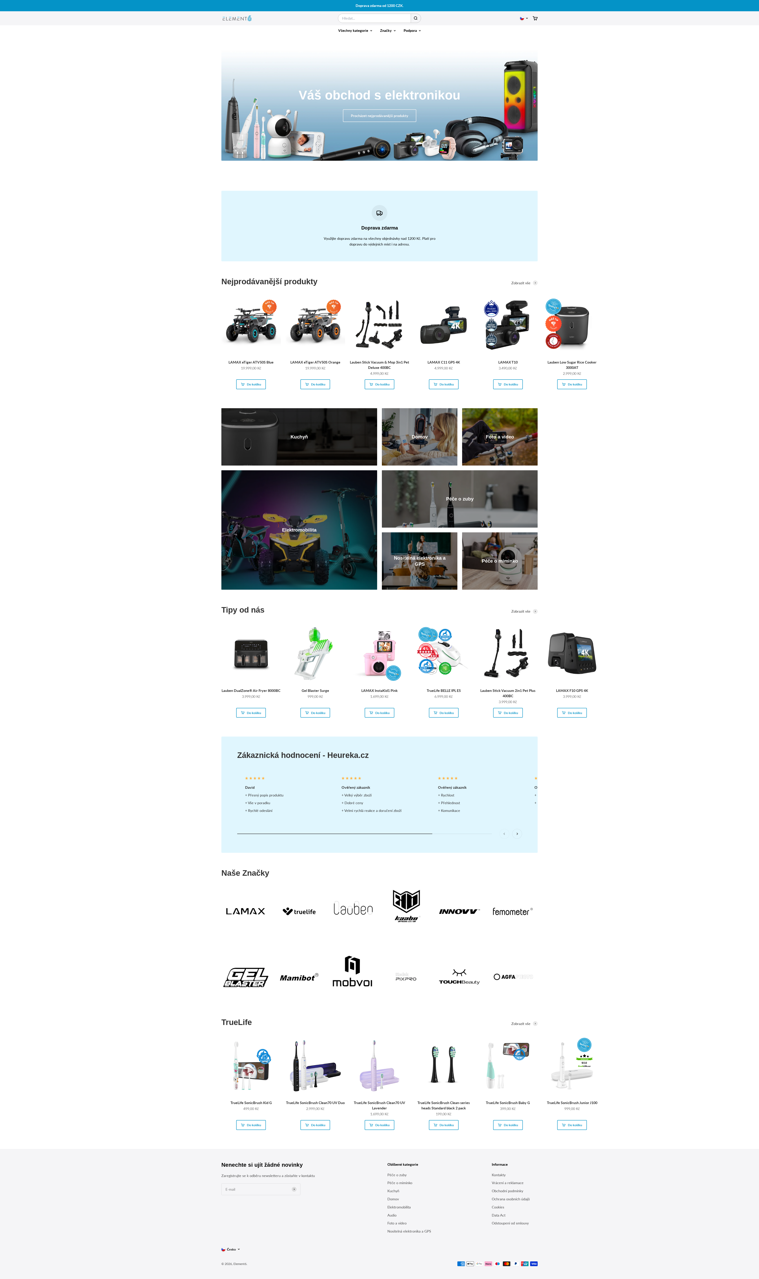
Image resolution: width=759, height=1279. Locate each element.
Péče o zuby (397, 1175)
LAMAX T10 (508, 362)
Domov (393, 1199)
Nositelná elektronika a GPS (409, 1231)
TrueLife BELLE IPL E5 (444, 690)
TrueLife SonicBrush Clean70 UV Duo (315, 1102)
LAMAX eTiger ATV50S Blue (251, 362)
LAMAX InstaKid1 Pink (379, 690)
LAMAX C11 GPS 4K (444, 362)
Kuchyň (393, 1191)
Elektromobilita (399, 1207)
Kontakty (499, 1175)
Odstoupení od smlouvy (510, 1223)
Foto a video (397, 1223)
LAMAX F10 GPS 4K (572, 690)
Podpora (410, 30)
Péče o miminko (399, 1183)
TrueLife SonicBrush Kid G (251, 1102)
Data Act (498, 1215)
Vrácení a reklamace (508, 1183)
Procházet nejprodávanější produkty (379, 115)
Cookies (498, 1207)
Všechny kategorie (353, 30)
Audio (391, 1215)
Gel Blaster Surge (315, 690)
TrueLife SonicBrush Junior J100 (572, 1102)
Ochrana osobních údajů (511, 1199)
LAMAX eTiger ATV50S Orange (315, 362)
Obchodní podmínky (507, 1191)
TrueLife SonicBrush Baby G (508, 1102)
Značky (386, 30)
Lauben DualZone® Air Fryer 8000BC (251, 690)
